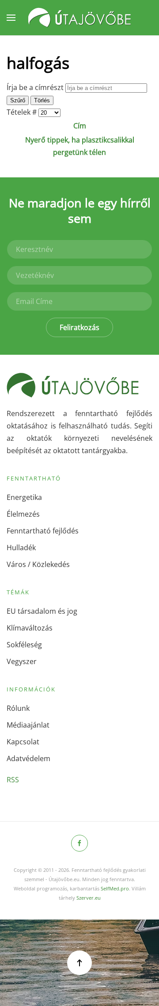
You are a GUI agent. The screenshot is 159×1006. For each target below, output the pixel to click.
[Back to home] (79, 17)
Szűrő (17, 100)
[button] (11, 17)
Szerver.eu (88, 897)
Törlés (42, 100)
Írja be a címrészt (36, 87)
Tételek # (22, 112)
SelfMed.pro (115, 888)
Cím (79, 126)
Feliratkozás (79, 327)
